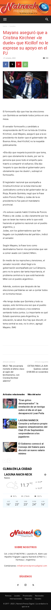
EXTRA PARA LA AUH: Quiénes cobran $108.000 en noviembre (37, 369)
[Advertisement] (25, 336)
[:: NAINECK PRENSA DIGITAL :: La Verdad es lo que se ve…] (25, 8)
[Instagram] (25, 585)
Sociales (38, 598)
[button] (4, 19)
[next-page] (9, 460)
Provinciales (27, 595)
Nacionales (39, 595)
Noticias (8, 595)
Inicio (5, 26)
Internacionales (16, 598)
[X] (12, 64)
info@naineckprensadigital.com (32, 565)
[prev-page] (4, 460)
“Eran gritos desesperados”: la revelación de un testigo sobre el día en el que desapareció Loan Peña (31, 407)
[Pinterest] (19, 64)
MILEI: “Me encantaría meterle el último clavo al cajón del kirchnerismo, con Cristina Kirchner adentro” (13, 373)
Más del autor (34, 394)
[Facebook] (5, 64)
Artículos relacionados (14, 394)
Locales (13, 26)
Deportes (28, 598)
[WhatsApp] (25, 64)
